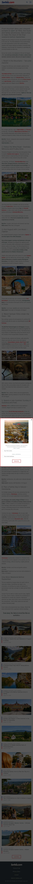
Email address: (16, 454)
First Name (16, 448)
